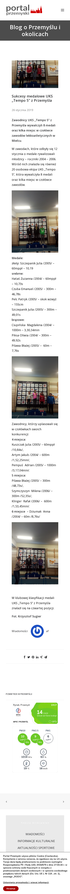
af (47, 631)
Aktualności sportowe (36, 848)
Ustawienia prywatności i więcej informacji (26, 882)
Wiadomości (20, 631)
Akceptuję (10, 888)
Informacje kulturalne (36, 841)
